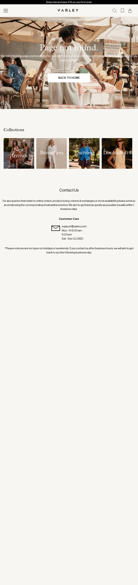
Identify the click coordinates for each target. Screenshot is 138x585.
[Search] (114, 11)
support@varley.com (74, 226)
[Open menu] (6, 10)
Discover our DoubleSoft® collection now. (70, 2)
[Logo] (69, 10)
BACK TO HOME (69, 77)
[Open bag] (130, 11)
